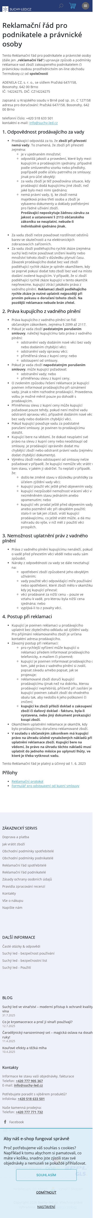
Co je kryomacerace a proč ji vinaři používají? (37, 1022)
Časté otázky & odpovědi (21, 946)
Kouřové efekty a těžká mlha (24, 1048)
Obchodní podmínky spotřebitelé (28, 851)
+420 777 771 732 (29, 1112)
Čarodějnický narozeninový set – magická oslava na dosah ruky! (47, 1034)
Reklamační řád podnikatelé (24, 872)
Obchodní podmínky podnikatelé (27, 858)
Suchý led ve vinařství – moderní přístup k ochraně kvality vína (47, 1009)
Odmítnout (46, 1192)
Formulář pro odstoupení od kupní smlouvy (45, 786)
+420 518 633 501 (31, 1099)
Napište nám (12, 907)
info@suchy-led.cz (43, 123)
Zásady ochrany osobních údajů (27, 879)
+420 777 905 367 (29, 1081)
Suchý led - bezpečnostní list (24, 960)
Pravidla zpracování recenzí (23, 886)
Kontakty (9, 893)
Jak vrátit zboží (13, 844)
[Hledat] (61, 5)
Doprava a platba (15, 837)
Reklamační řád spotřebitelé (24, 865)
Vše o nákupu (12, 900)
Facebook (16, 1122)
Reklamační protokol (27, 781)
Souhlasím (46, 1175)
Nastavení (46, 1207)
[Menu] (85, 5)
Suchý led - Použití (16, 967)
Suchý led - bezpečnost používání (28, 953)
